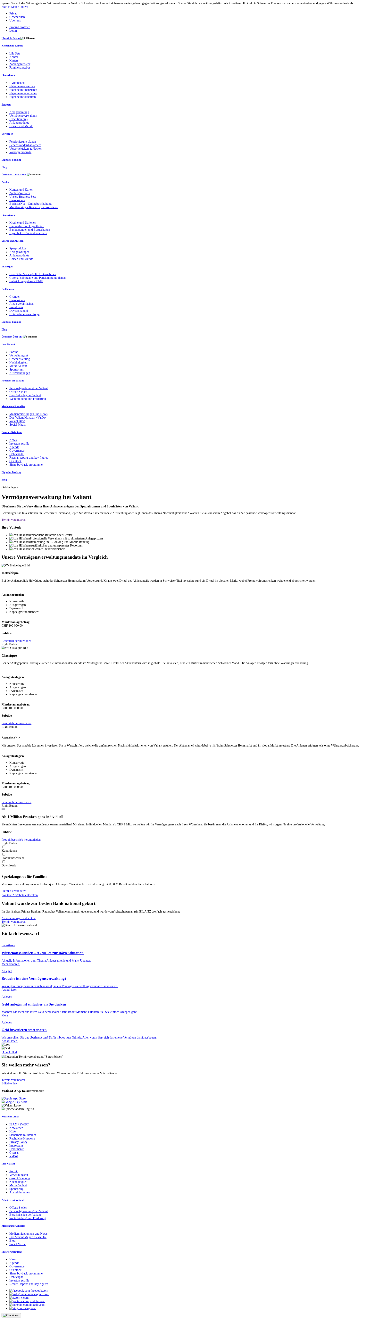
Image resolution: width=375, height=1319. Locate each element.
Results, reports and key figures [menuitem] (28, 457)
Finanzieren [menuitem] (8, 75)
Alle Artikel (9, 1052)
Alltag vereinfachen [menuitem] (21, 303)
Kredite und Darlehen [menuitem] (22, 222)
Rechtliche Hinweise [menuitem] (22, 1138)
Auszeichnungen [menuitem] (19, 373)
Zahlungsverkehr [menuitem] (19, 64)
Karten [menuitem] (13, 60)
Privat (13, 13)
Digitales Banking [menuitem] (11, 159)
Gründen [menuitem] (14, 296)
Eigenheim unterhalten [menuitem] (23, 93)
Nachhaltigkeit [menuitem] (18, 362)
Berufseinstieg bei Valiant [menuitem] (25, 395)
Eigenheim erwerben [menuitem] (22, 86)
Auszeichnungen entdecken (19, 918)
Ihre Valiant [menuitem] (8, 344)
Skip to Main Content (15, 6)
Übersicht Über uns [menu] (12, 336)
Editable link (9, 1083)
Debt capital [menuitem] (16, 454)
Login (13, 30)
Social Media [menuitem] (17, 424)
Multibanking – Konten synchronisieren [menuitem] (33, 207)
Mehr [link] (5, 1015)
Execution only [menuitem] (18, 119)
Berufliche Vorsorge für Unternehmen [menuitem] (32, 274)
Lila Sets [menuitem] (14, 53)
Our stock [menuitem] (15, 461)
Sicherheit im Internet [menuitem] (22, 1135)
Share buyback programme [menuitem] (26, 464)
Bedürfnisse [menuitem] (8, 289)
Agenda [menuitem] (14, 447)
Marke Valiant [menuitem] (18, 366)
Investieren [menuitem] (16, 307)
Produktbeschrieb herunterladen (21, 839)
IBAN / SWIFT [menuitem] (19, 1124)
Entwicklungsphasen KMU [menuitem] (26, 281)
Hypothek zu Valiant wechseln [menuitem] (28, 233)
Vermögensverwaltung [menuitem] (23, 115)
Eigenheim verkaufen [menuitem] (22, 96)
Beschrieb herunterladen (16, 640)
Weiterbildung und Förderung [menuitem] (27, 398)
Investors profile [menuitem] (19, 443)
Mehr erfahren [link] (11, 964)
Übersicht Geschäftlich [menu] (14, 174)
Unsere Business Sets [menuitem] (22, 196)
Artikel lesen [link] (10, 989)
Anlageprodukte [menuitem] (19, 122)
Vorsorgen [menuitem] (7, 133)
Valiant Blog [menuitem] (17, 421)
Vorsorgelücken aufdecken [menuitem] (25, 148)
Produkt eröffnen (19, 27)
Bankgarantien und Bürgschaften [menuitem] (29, 229)
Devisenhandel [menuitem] (18, 310)
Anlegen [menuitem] (6, 104)
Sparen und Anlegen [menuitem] (12, 240)
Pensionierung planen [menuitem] (22, 141)
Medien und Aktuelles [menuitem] (13, 406)
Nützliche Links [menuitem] (10, 1116)
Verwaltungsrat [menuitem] (18, 355)
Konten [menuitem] (14, 57)
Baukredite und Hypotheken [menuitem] (26, 226)
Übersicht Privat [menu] (11, 38)
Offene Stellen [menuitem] (18, 391)
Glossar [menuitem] (14, 1152)
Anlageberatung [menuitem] (19, 112)
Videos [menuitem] (13, 1156)
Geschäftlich (17, 17)
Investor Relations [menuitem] (12, 432)
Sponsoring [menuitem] (16, 369)
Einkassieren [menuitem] (17, 200)
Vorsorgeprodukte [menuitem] (20, 152)
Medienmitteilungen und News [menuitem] (28, 414)
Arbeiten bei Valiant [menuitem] (13, 380)
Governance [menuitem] (16, 450)
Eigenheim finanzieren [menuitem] (23, 89)
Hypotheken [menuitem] (17, 82)
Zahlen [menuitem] (5, 181)
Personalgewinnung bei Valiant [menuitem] (28, 388)
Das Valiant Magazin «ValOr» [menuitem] (27, 417)
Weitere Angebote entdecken (20, 895)
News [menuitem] (13, 440)
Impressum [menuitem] (16, 1145)
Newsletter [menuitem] (16, 1128)
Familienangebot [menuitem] (19, 67)
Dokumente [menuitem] (16, 1149)
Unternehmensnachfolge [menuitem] (24, 314)
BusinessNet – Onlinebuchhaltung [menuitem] (30, 203)
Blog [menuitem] (4, 167)
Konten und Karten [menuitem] (12, 45)
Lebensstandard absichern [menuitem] (25, 145)
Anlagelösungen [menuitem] (19, 252)
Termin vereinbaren (14, 519)
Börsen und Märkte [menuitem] (21, 126)
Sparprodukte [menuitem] (17, 248)
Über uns (15, 20)
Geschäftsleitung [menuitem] (19, 359)
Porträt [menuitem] (13, 352)
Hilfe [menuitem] (12, 1131)
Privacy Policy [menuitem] (18, 1142)
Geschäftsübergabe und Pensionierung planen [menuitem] (37, 277)
